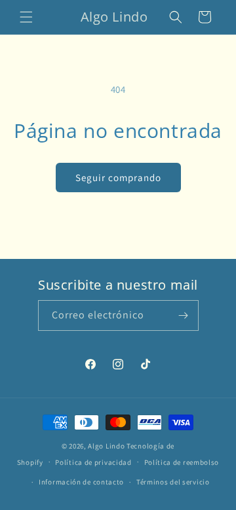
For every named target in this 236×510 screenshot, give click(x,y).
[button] (26, 17)
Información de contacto (81, 481)
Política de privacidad (93, 462)
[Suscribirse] (183, 315)
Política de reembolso (182, 462)
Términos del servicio (173, 481)
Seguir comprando (118, 177)
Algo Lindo (106, 445)
